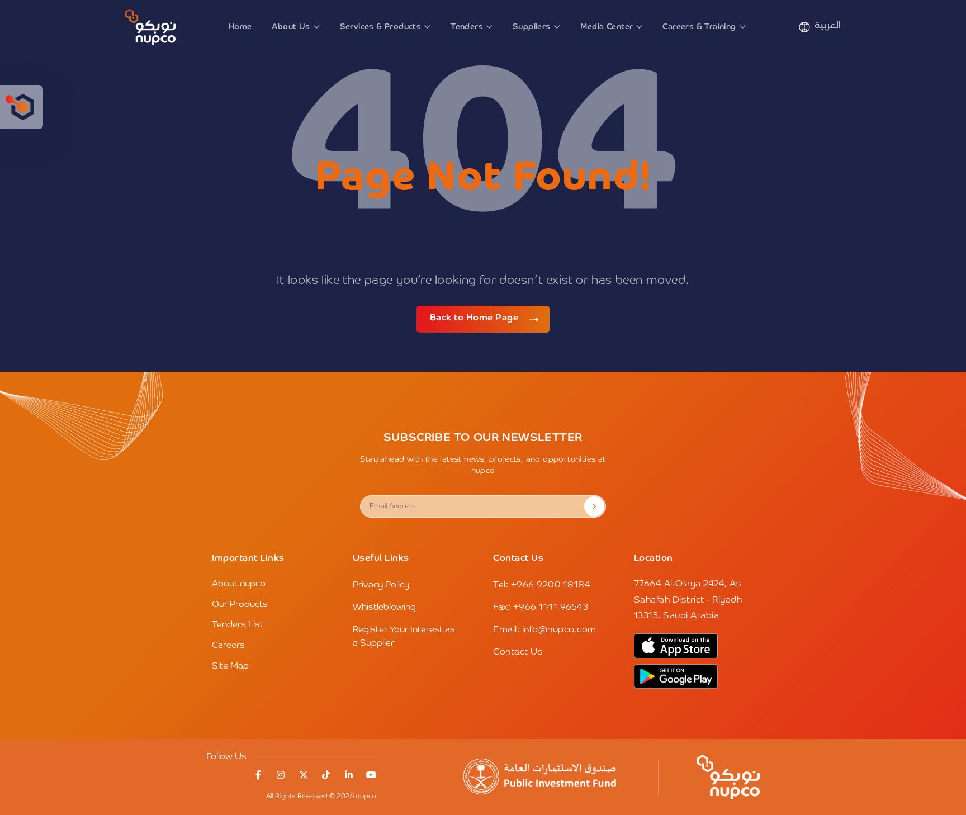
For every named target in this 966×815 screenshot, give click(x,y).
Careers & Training (699, 27)
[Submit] (594, 506)
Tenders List (237, 624)
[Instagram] (280, 774)
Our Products (240, 604)
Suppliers (532, 27)
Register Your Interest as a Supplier (404, 637)
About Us (291, 27)
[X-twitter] (303, 774)
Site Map (230, 666)
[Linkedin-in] (348, 774)
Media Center (606, 27)
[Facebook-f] (258, 774)
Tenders (467, 27)
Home (240, 27)
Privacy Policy (381, 585)
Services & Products (381, 27)
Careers (228, 645)
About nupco (239, 584)
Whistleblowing (384, 607)
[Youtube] (371, 774)
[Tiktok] (325, 774)
